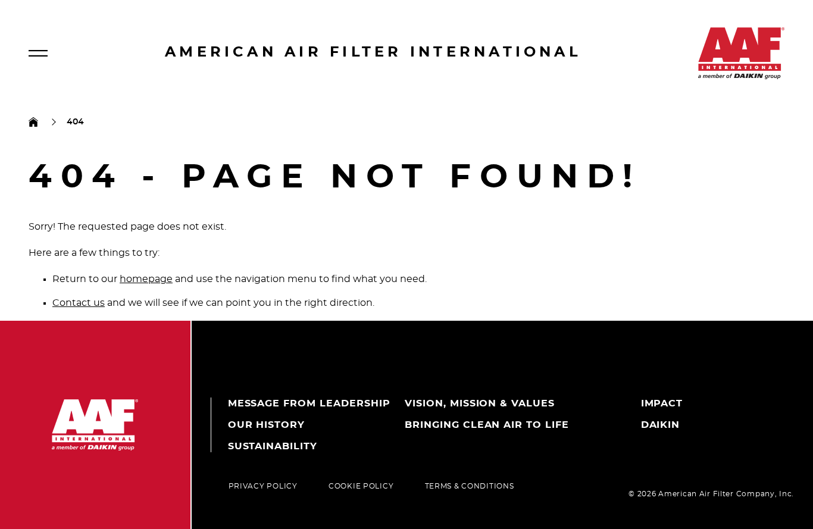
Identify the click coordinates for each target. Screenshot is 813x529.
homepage (146, 279)
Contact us (78, 303)
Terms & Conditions (469, 486)
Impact (662, 403)
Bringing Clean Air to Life (487, 425)
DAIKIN (660, 425)
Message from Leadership (309, 403)
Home (33, 122)
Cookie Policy (361, 486)
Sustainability (272, 446)
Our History (266, 425)
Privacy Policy (263, 486)
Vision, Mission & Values (480, 403)
